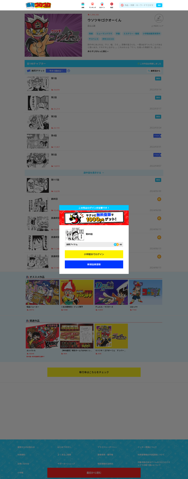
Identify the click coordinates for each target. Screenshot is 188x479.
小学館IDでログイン (94, 254)
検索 (159, 5)
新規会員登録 (94, 264)
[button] (83, 5)
